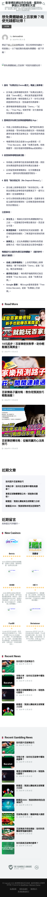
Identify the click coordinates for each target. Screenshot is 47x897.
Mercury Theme (34, 885)
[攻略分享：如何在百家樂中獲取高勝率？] (8, 686)
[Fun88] (12, 608)
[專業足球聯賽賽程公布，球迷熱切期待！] (8, 700)
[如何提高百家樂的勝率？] (8, 853)
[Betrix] (12, 543)
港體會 (35, 553)
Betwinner (35, 623)
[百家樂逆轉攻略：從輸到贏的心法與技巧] (23, 421)
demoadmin (18, 36)
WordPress (24, 885)
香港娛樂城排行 (23, 892)
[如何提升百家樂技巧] (8, 672)
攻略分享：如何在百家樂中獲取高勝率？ (22, 487)
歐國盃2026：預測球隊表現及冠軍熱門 (23, 506)
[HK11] (35, 570)
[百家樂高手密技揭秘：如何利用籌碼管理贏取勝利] (8, 839)
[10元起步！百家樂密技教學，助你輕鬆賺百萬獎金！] (23, 324)
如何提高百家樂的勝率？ (27, 843)
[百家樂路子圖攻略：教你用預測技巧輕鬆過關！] (23, 372)
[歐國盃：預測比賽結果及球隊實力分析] (8, 715)
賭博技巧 (34, 889)
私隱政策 (13, 889)
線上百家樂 (13, 45)
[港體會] (35, 550)
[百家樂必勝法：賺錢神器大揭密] (8, 825)
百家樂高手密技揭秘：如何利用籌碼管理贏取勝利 (30, 830)
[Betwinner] (35, 608)
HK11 (35, 585)
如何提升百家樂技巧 (15, 481)
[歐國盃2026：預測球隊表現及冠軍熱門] (8, 810)
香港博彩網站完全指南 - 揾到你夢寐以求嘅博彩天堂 (23, 4)
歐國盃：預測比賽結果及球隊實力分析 (23, 501)
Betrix (12, 553)
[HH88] (11, 570)
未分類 (6, 26)
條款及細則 (23, 889)
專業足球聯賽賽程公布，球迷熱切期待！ (22, 495)
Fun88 (12, 623)
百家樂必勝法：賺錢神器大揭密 (30, 814)
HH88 (11, 585)
